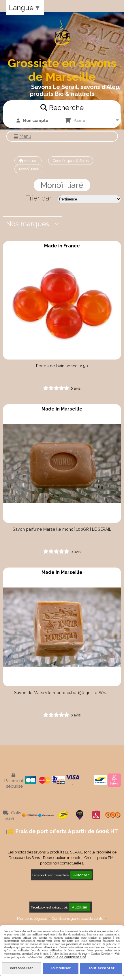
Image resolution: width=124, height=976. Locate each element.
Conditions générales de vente (77, 918)
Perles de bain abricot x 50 (62, 365)
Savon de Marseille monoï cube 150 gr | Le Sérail (62, 692)
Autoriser (81, 875)
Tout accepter (101, 968)
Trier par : (40, 198)
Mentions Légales (32, 918)
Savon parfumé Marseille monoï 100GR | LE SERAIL (62, 529)
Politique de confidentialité (65, 957)
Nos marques (27, 224)
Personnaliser (21, 968)
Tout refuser (61, 968)
